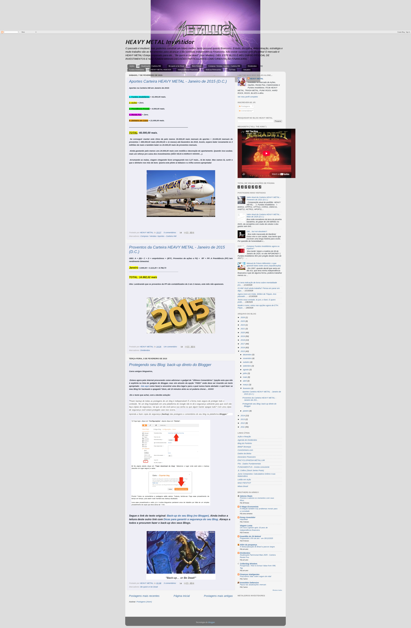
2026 (243, 317)
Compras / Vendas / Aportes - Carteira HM (224, 66)
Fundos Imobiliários (136, 70)
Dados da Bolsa (244, 453)
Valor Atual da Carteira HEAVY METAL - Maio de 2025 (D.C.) (264, 215)
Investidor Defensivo (249, 583)
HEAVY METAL (256, 79)
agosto (246, 370)
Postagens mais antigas (218, 595)
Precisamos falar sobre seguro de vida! (255, 576)
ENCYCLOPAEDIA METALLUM (251, 460)
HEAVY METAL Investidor (159, 41)
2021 (243, 329)
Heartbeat (244, 519)
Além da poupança (248, 545)
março (246, 385)
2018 (243, 340)
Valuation (246, 70)
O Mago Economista (249, 507)
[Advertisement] (18, 15)
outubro (246, 362)
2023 (243, 325)
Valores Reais (246, 496)
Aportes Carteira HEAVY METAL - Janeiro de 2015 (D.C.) (178, 81)
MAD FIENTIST (244, 483)
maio (245, 377)
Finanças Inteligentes (249, 574)
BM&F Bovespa (244, 447)
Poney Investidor (247, 517)
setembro (247, 366)
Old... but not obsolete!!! (257, 231)
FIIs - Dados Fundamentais (249, 464)
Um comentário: (171, 347)
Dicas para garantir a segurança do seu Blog (191, 519)
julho (245, 373)
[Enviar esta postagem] (180, 232)
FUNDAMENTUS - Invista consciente (253, 467)
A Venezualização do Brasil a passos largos (257, 547)
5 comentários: (170, 232)
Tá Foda (232, 70)
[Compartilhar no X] (189, 233)
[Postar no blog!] (187, 233)
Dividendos (252, 66)
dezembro (247, 355)
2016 (243, 347)
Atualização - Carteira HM (151, 66)
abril (245, 381)
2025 (243, 321)
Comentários (246, 111)
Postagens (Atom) (144, 602)
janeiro (246, 411)
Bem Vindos (196, 66)
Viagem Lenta (246, 526)
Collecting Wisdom (248, 564)
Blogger (211, 622)
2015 (243, 351)
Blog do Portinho (245, 443)
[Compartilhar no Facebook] (191, 233)
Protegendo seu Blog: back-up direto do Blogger (170, 364)
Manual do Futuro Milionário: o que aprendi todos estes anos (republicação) (264, 264)
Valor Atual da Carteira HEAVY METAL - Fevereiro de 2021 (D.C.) (264, 198)
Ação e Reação (244, 437)
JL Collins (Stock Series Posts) (251, 470)
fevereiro (247, 388)
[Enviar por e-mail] (185, 233)
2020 (243, 332)
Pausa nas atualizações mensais (253, 585)
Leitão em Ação (244, 480)
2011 (243, 427)
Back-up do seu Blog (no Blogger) (188, 515)
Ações (132, 66)
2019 (243, 336)
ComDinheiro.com (245, 450)
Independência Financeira (188, 70)
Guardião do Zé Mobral (250, 536)
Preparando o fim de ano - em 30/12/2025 (256, 538)
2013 (243, 419)
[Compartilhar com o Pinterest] (193, 233)
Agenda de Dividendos (247, 440)
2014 (243, 416)
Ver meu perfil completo (248, 97)
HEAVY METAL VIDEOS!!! (161, 70)
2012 (243, 423)
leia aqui (145, 386)
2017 (243, 344)
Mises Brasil (243, 486)
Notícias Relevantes (213, 70)
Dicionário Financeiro (247, 457)
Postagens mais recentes (144, 595)
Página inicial (182, 595)
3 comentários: (170, 583)
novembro (247, 358)
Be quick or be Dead (176, 66)
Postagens (245, 106)
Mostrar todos (277, 590)
